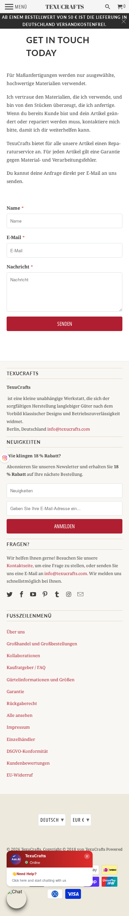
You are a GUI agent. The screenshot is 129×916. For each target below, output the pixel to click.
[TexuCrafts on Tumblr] (57, 594)
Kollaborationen (23, 655)
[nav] (16, 6)
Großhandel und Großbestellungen (42, 644)
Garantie (15, 691)
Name (15, 208)
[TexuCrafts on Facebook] (22, 594)
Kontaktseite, (20, 565)
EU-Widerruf (20, 775)
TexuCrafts (31, 849)
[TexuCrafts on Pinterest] (45, 594)
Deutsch (52, 819)
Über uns (16, 632)
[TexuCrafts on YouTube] (33, 594)
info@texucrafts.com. (66, 573)
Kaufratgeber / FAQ (26, 667)
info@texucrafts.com (68, 429)
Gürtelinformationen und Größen (40, 680)
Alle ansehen (19, 715)
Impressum (18, 727)
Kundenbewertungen (28, 763)
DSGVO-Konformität (27, 751)
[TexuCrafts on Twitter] (10, 594)
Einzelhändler (21, 739)
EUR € (81, 819)
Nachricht (20, 266)
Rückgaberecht (22, 703)
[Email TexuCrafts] (81, 594)
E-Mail (16, 237)
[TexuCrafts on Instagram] (69, 594)
